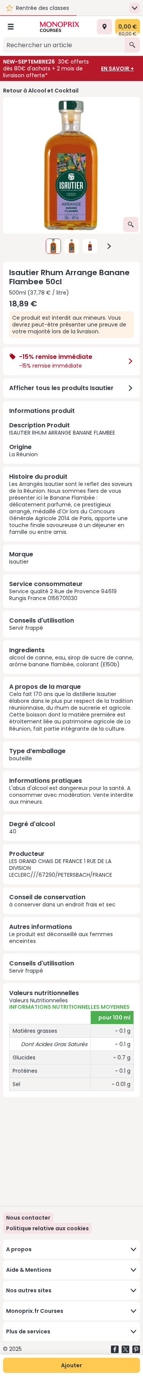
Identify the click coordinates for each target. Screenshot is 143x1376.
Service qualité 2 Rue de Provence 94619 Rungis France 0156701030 (63, 595)
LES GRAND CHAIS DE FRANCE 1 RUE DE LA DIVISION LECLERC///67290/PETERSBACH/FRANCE (60, 868)
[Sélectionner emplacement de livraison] (104, 26)
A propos (19, 1249)
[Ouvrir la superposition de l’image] (130, 224)
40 (12, 831)
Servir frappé (26, 627)
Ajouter (71, 1365)
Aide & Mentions (28, 1270)
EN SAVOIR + (117, 68)
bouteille (20, 758)
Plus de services (28, 1331)
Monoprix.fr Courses (34, 1311)
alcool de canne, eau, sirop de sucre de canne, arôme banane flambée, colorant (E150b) (71, 661)
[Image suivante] (109, 246)
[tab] (71, 165)
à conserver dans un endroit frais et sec (62, 904)
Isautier (19, 561)
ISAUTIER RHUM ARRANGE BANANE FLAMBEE (62, 439)
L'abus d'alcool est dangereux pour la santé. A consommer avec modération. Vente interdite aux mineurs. (71, 795)
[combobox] (63, 44)
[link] (47, 1228)
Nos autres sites (28, 1290)
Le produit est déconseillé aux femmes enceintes (61, 937)
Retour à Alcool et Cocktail (41, 90)
